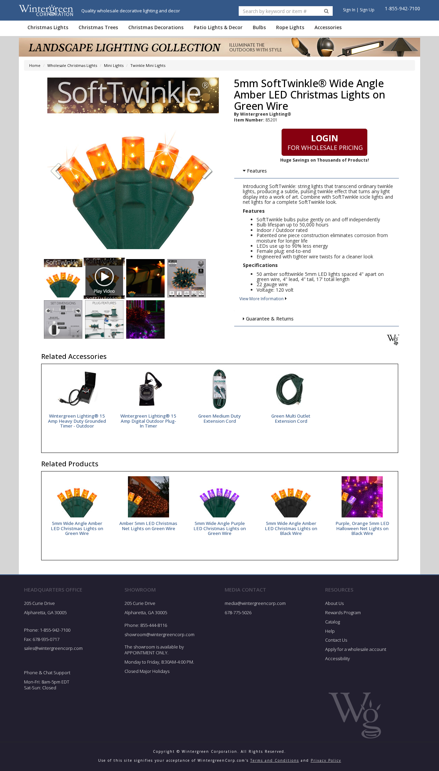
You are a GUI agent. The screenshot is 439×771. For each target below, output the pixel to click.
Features (256, 170)
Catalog (332, 622)
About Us (334, 603)
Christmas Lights (47, 27)
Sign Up (367, 10)
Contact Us (336, 640)
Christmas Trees (98, 27)
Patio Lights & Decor (218, 27)
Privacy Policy (326, 760)
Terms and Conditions (274, 760)
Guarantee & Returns (269, 318)
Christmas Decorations (155, 27)
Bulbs (259, 27)
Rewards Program (343, 612)
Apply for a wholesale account (355, 649)
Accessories (328, 27)
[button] (207, 171)
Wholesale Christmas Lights (72, 65)
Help (330, 631)
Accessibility (337, 658)
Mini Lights (113, 65)
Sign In (349, 10)
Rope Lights (290, 27)
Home (34, 65)
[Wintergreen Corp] (46, 10)
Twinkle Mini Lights (147, 65)
